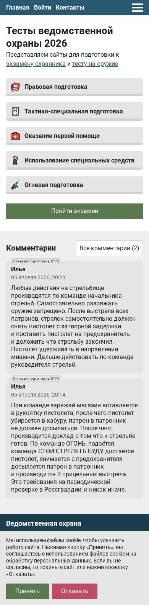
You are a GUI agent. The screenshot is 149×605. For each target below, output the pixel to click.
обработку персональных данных (48, 560)
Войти (42, 7)
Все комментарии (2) (109, 248)
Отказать (74, 591)
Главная (17, 7)
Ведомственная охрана (43, 523)
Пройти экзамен (74, 211)
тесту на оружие (95, 63)
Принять (27, 591)
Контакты (70, 7)
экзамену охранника (36, 63)
